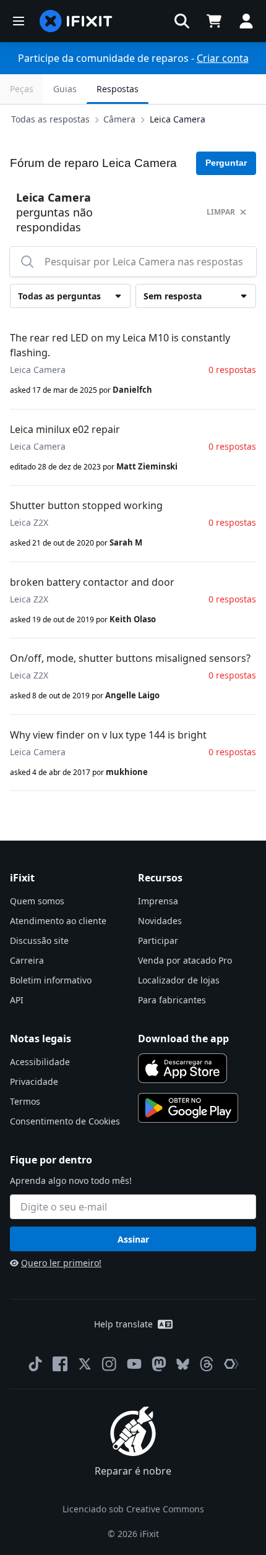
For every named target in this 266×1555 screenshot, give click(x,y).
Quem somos (37, 901)
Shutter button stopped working (86, 505)
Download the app (183, 1038)
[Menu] (18, 21)
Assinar (133, 1239)
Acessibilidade (40, 1062)
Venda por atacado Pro (185, 960)
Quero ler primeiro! (61, 1263)
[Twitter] (84, 1363)
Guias (65, 89)
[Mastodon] (159, 1363)
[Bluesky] (182, 1364)
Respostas (118, 89)
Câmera (119, 119)
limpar (221, 212)
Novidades (160, 921)
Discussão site (39, 940)
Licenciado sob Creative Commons (133, 1509)
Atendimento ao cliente (58, 921)
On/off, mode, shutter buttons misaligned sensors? (130, 658)
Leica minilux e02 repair (65, 429)
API (17, 1000)
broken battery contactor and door (92, 582)
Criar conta (223, 58)
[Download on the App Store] (182, 1068)
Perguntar (226, 163)
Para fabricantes (172, 1000)
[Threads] (206, 1363)
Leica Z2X (29, 522)
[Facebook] (60, 1363)
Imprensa (158, 901)
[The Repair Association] (231, 1363)
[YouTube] (134, 1363)
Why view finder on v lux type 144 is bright (108, 735)
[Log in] (246, 21)
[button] (181, 21)
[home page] (76, 21)
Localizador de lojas (179, 980)
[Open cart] (214, 21)
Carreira (27, 960)
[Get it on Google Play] (188, 1108)
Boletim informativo (51, 980)
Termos (25, 1101)
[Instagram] (109, 1363)
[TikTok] (35, 1363)
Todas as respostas (50, 119)
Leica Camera (177, 119)
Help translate (123, 1324)
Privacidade (34, 1081)
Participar (158, 940)
